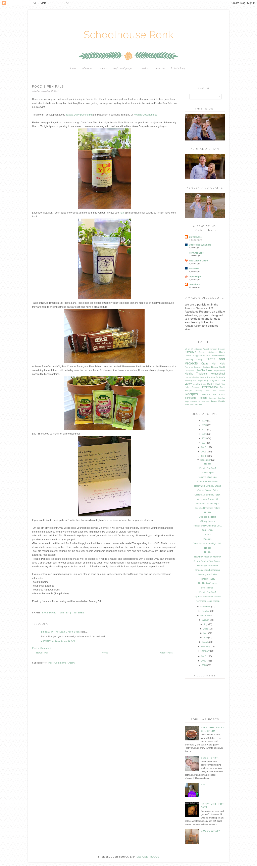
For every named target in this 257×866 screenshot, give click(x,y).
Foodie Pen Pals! (207, 468)
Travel (214, 401)
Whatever (194, 268)
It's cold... (207, 539)
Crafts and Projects (124, 68)
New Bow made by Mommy (207, 556)
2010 (203, 656)
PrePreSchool (210, 386)
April (205, 637)
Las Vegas (198, 381)
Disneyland (189, 371)
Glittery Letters (207, 521)
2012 (203, 451)
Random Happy (207, 579)
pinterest (79, 612)
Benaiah (221, 349)
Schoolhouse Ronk (128, 35)
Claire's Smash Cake (207, 490)
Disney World (218, 367)
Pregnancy (196, 387)
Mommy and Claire (207, 574)
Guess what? (210, 831)
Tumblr (145, 68)
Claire (222, 352)
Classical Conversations (213, 355)
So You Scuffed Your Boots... (207, 561)
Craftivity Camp (193, 359)
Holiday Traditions (196, 373)
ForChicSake (204, 370)
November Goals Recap (207, 601)
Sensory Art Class (213, 394)
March (205, 642)
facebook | (50, 612)
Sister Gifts (207, 530)
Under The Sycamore (200, 245)
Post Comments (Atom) (61, 663)
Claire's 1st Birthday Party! (207, 494)
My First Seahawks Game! (208, 596)
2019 (204, 420)
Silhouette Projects (196, 397)
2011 (203, 456)
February (205, 646)
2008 (204, 665)
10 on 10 (189, 349)
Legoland (214, 380)
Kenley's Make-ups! (207, 477)
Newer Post (43, 652)
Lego (206, 380)
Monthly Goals (199, 384)
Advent (206, 349)
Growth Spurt (207, 472)
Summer (212, 398)
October (206, 611)
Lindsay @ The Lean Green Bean (60, 632)
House (188, 377)
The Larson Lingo (198, 260)
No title (207, 463)
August (205, 620)
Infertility (195, 377)
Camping (202, 352)
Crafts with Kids (213, 363)
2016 (204, 434)
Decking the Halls (207, 517)
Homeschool (217, 373)
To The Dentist (204, 401)
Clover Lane (195, 237)
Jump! (208, 534)
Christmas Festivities (207, 481)
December (205, 460)
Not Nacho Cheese (207, 583)
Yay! (204, 784)
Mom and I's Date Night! (207, 503)
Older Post (166, 652)
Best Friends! (207, 587)
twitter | (65, 612)
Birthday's (190, 351)
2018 (204, 425)
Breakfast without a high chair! (207, 543)
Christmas (212, 352)
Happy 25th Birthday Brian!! (207, 486)
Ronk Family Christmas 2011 (208, 525)
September (205, 615)
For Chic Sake (196, 253)
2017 (204, 429)
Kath (121, 212)
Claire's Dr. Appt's (193, 355)
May (205, 633)
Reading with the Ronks (210, 391)
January (206, 651)
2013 (203, 447)
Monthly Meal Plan (216, 384)
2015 (204, 438)
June (205, 629)
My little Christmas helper (207, 508)
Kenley (203, 377)
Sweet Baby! (210, 758)
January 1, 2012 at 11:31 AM (58, 641)
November (205, 606)
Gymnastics (219, 371)
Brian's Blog (178, 68)
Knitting (188, 380)
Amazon (213, 349)
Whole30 (199, 404)
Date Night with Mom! (207, 565)
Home (73, 68)
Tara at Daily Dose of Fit (79, 114)
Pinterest (160, 68)
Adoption (198, 349)
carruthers (194, 284)
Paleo (187, 387)
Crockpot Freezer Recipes (197, 367)
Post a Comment (41, 648)
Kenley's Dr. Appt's (216, 377)
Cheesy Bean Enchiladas (207, 570)
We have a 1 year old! (207, 499)
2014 (204, 443)
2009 (203, 661)
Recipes (103, 68)
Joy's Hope (195, 276)
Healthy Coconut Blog (145, 114)
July (206, 624)
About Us (87, 68)
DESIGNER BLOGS (148, 857)
